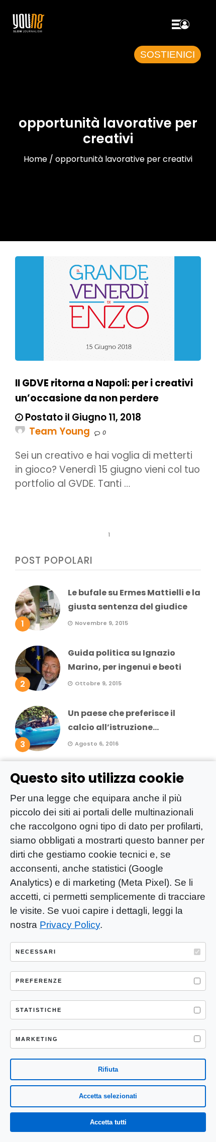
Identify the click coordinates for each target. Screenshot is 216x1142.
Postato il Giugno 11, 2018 (82, 417)
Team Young (59, 431)
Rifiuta (108, 1069)
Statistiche (39, 1010)
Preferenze (39, 981)
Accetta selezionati (108, 1096)
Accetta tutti (108, 1122)
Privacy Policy (70, 924)
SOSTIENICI (167, 54)
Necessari (36, 952)
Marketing (37, 1039)
